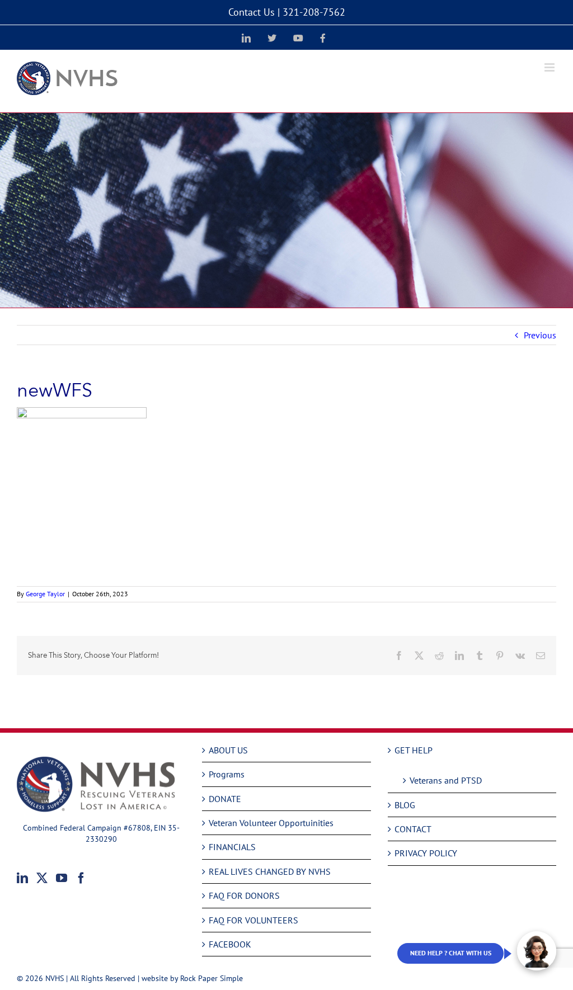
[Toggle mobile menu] (550, 67)
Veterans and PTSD (446, 780)
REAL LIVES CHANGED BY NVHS (270, 871)
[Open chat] (536, 950)
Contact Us (251, 12)
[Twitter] (42, 878)
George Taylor (45, 594)
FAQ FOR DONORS (244, 895)
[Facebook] (81, 878)
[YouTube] (61, 878)
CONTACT (412, 829)
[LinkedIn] (22, 878)
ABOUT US (228, 750)
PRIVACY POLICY (425, 853)
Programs (227, 774)
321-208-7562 (314, 12)
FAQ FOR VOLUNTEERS (253, 920)
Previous (540, 335)
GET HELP (413, 750)
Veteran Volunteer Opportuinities (271, 822)
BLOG (404, 804)
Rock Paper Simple (211, 978)
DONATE (225, 798)
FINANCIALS (232, 846)
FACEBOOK (230, 944)
